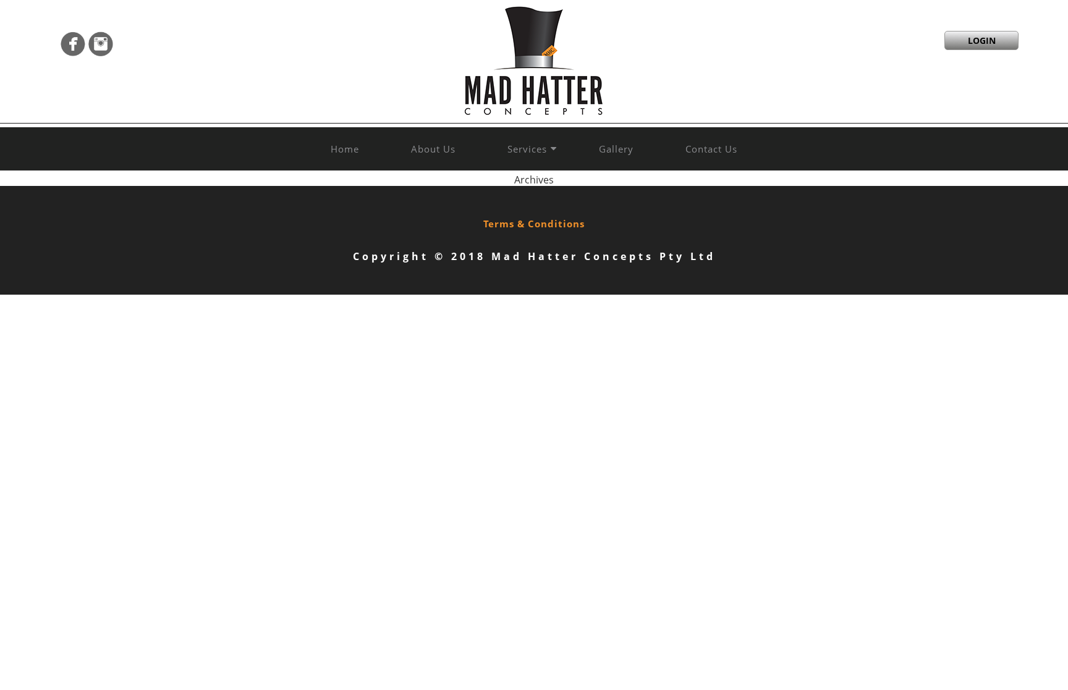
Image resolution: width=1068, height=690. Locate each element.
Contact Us (711, 149)
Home (345, 149)
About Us (433, 149)
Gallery (616, 149)
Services (527, 149)
